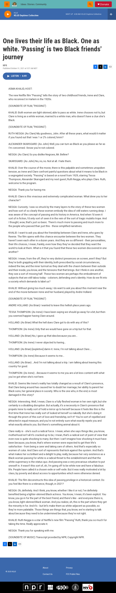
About (45, 568)
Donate (104, 4)
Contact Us (47, 574)
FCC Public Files (73, 574)
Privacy (69, 568)
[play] (8, 14)
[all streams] (112, 14)
